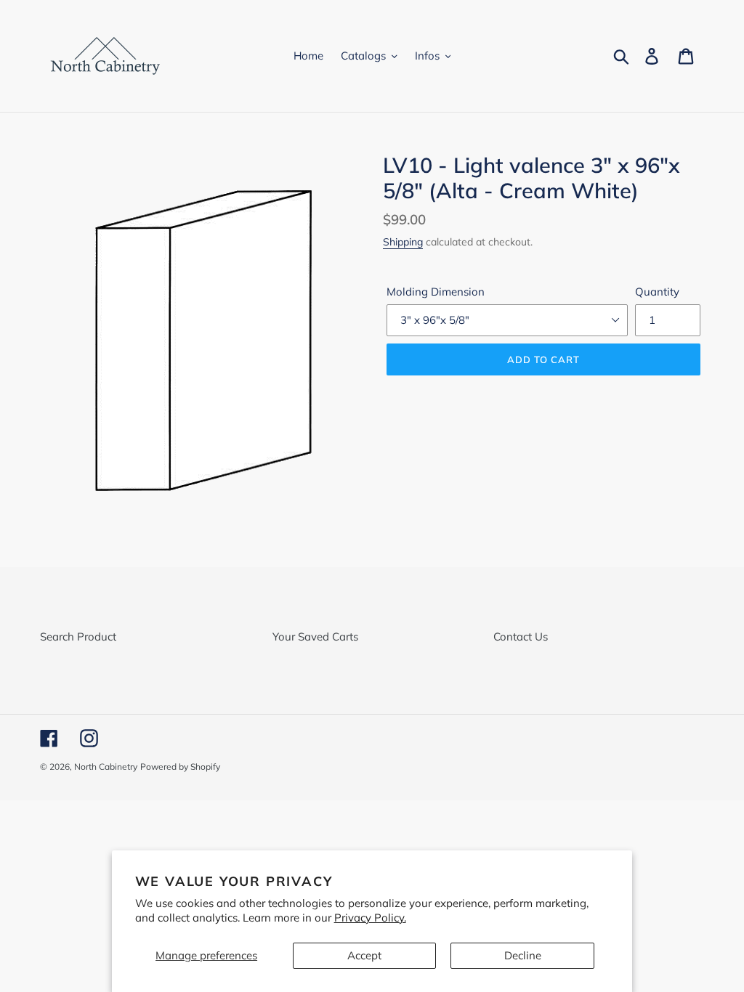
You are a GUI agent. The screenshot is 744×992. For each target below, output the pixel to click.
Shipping (403, 241)
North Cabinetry (105, 766)
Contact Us (520, 636)
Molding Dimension (436, 291)
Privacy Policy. (370, 917)
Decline (522, 955)
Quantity (657, 291)
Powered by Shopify (180, 766)
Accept (364, 955)
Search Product (78, 636)
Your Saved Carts (315, 636)
